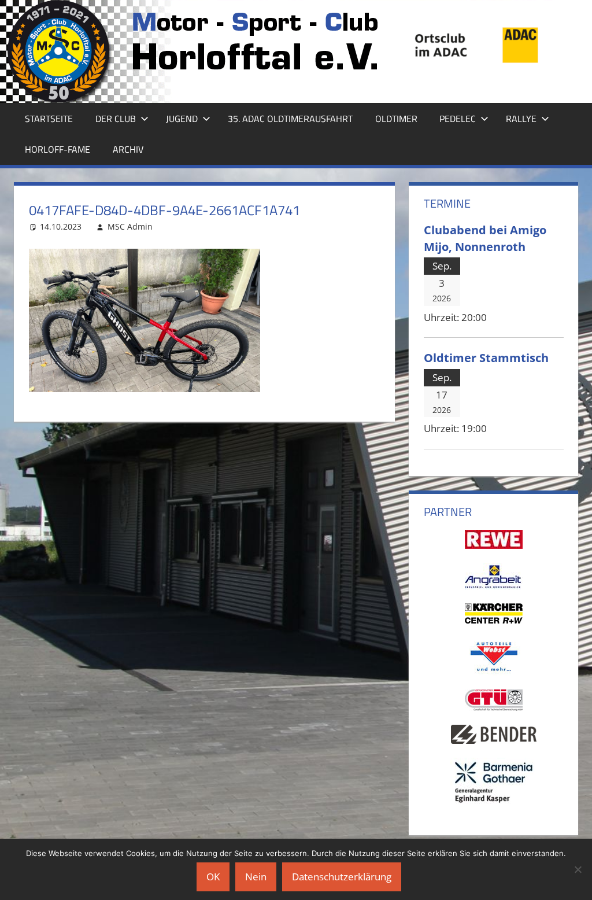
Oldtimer (396, 119)
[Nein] (577, 869)
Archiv (128, 149)
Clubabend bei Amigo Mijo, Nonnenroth (485, 238)
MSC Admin (130, 226)
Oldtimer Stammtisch (486, 357)
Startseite (49, 119)
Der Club (115, 119)
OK (213, 876)
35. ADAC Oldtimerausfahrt (290, 119)
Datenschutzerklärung (341, 876)
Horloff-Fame (57, 149)
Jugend (182, 119)
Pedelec (457, 119)
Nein (256, 876)
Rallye (521, 119)
